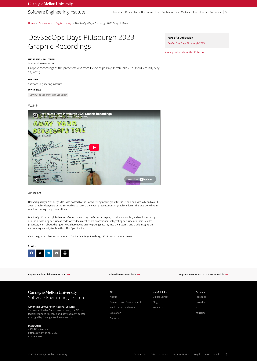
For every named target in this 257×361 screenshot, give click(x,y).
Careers (114, 318)
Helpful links (160, 292)
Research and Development (125, 302)
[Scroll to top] (227, 354)
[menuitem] (58, 12)
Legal (197, 354)
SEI (111, 292)
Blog (155, 302)
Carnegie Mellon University (52, 354)
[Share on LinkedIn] (48, 253)
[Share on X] (40, 253)
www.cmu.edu (212, 354)
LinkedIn (200, 302)
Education (115, 312)
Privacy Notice (181, 354)
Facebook (201, 296)
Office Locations (160, 354)
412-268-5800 (35, 336)
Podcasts (158, 307)
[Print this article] (65, 253)
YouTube (201, 312)
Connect (200, 292)
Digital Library (64, 23)
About (113, 296)
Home (31, 23)
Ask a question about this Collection (185, 52)
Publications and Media (123, 307)
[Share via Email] (56, 253)
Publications (45, 23)
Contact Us (140, 354)
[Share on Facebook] (31, 253)
